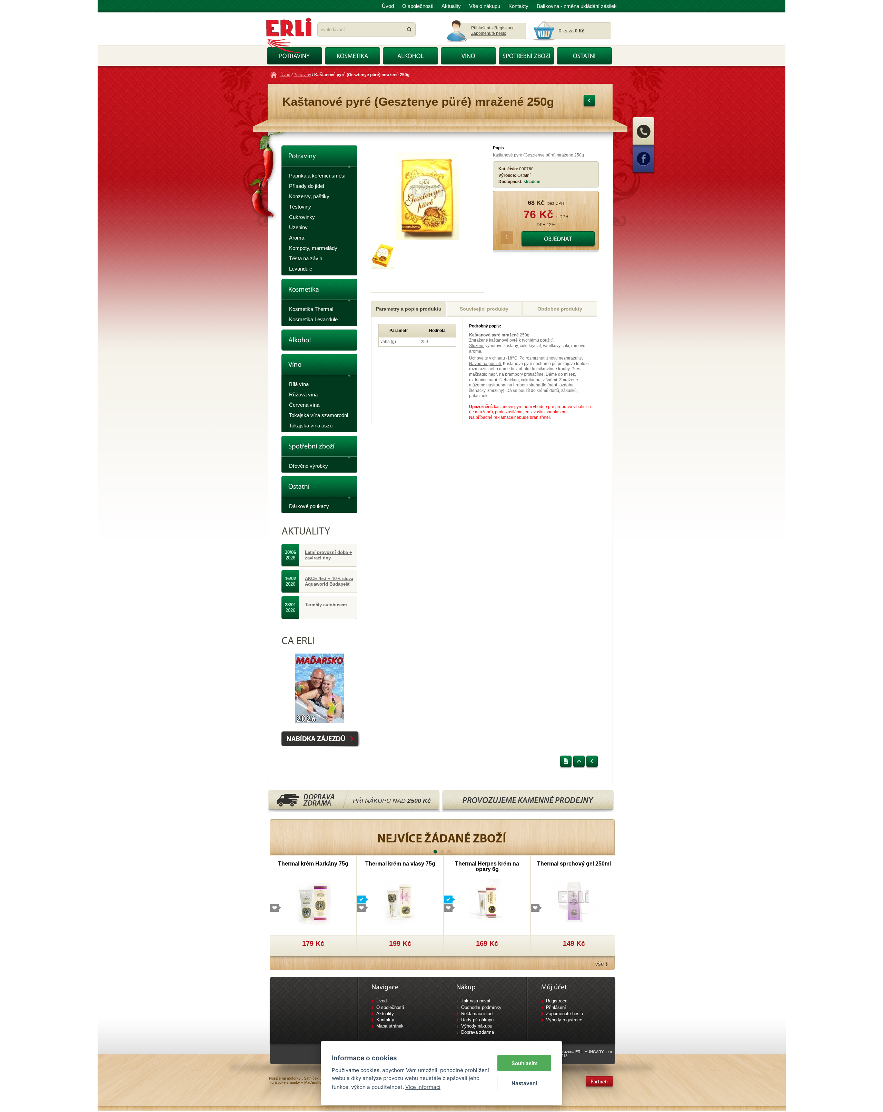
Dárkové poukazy (309, 506)
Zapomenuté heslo (488, 33)
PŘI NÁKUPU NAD (392, 800)
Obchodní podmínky (481, 1007)
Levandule (300, 269)
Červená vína (304, 405)
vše (599, 964)
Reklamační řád (477, 1013)
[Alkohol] (319, 340)
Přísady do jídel (306, 186)
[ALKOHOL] (410, 55)
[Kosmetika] (319, 291)
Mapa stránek (390, 1026)
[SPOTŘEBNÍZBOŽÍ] (526, 55)
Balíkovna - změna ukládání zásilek (577, 6)
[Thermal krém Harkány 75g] (313, 902)
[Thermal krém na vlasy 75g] (400, 902)
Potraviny (302, 74)
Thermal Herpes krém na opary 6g (487, 866)
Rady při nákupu (477, 1019)
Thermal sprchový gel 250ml (574, 864)
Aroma (296, 238)
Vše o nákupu (484, 6)
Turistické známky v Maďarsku (295, 1082)
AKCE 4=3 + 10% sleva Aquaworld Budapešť (329, 581)
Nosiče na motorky (285, 1078)
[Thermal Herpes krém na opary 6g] (487, 902)
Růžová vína (303, 394)
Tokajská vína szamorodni (318, 415)
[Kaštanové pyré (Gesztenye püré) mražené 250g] (427, 238)
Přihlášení (480, 28)
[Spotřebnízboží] (319, 448)
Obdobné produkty (559, 309)
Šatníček (311, 1078)
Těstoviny (300, 207)
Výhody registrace (564, 1019)
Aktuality (451, 6)
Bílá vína (299, 384)
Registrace (504, 28)
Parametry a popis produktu (409, 309)
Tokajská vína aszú (311, 425)
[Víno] (319, 366)
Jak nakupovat (475, 1000)
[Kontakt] (643, 144)
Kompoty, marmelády (313, 248)
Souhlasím (524, 1063)
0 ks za (571, 30)
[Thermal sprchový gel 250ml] (574, 902)
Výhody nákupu (476, 1026)
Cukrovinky (302, 217)
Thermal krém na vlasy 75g (400, 864)
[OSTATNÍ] (584, 55)
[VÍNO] (468, 55)
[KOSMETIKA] (352, 55)
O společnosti (417, 6)
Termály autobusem (326, 604)
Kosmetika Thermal (311, 309)
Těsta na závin (305, 258)
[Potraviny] (319, 158)
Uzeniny (298, 227)
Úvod (388, 6)
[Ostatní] (319, 488)
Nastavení (524, 1083)
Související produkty (484, 309)
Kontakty (518, 6)
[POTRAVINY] (294, 55)
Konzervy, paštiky (309, 196)
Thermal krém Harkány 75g (313, 864)
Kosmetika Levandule (313, 319)
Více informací (422, 1087)
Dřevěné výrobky (308, 466)
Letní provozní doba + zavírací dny (328, 555)
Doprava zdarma (477, 1032)
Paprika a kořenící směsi (317, 176)
